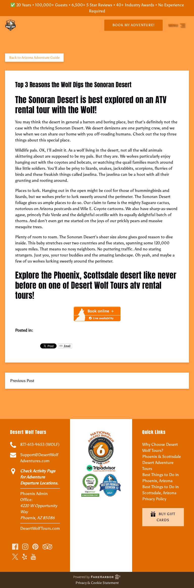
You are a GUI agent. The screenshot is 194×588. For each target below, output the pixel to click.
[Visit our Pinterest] (35, 547)
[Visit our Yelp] (24, 557)
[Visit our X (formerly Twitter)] (15, 557)
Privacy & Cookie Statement (97, 583)
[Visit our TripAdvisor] (47, 547)
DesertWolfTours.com (40, 528)
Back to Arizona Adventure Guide (34, 57)
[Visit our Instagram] (25, 547)
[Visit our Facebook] (15, 547)
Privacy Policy (154, 498)
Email (66, 345)
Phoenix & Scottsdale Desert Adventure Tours (161, 462)
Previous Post (22, 380)
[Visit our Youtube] (33, 557)
